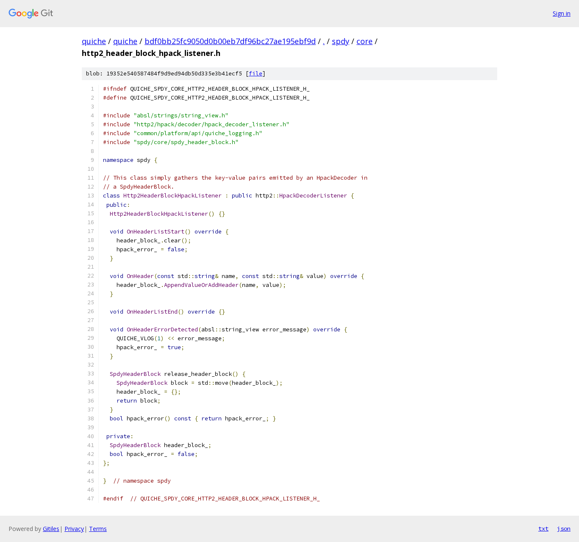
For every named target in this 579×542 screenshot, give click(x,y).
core (364, 41)
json (564, 528)
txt (543, 528)
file (255, 73)
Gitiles (51, 529)
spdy (340, 41)
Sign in (562, 13)
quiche (94, 41)
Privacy (74, 529)
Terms (98, 529)
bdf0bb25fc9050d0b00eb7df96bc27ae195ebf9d (230, 41)
